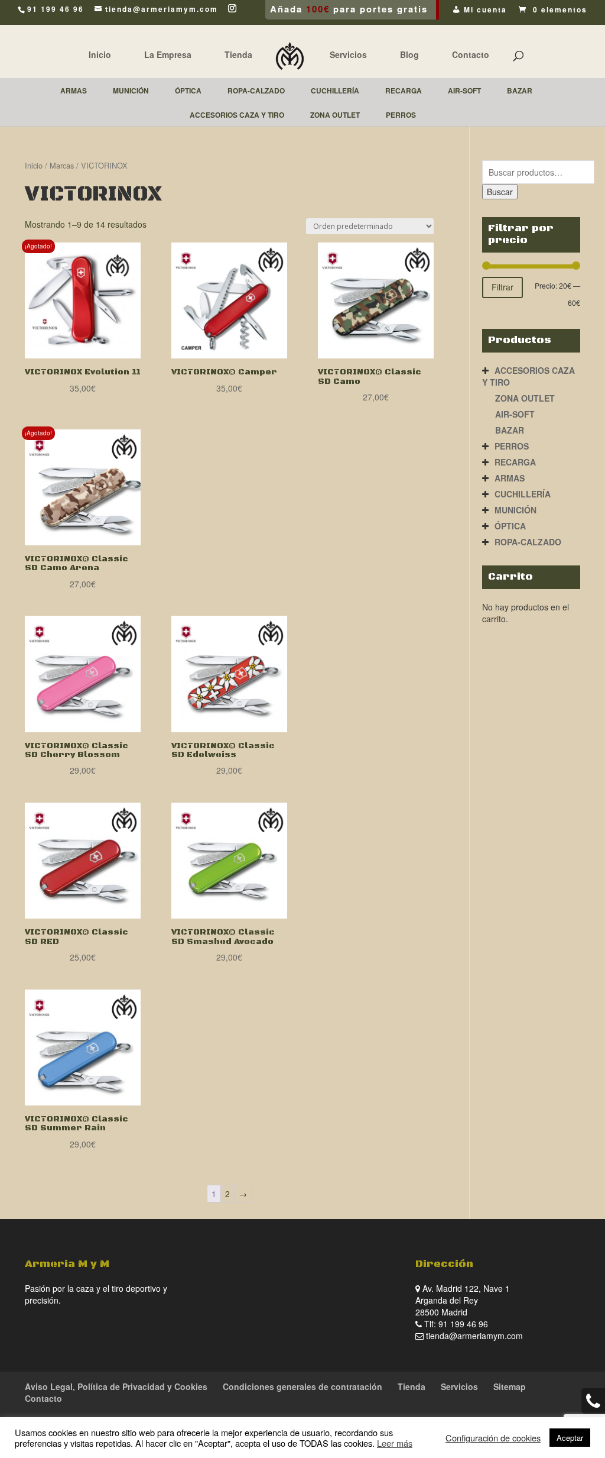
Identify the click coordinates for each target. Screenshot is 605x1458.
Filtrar (502, 287)
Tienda (238, 54)
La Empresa (167, 54)
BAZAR (509, 430)
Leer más (394, 1443)
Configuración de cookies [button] (493, 1438)
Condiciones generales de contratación (302, 1386)
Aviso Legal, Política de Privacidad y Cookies (116, 1386)
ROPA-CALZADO (528, 542)
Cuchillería (523, 494)
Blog (409, 54)
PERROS (512, 446)
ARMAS (510, 478)
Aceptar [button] (570, 1437)
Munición (515, 510)
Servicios (348, 54)
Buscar (500, 192)
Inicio (100, 54)
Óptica (510, 526)
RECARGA (515, 462)
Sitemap (509, 1386)
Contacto (470, 54)
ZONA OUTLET (525, 398)
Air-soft (515, 414)
